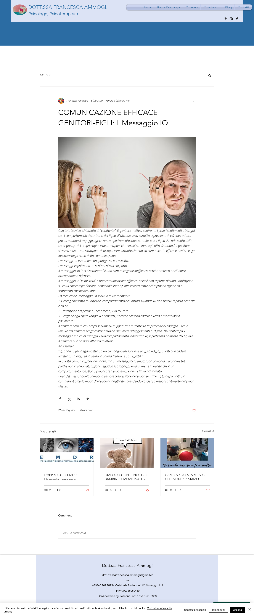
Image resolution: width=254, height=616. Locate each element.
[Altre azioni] (193, 101)
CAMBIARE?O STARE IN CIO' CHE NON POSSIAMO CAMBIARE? (187, 477)
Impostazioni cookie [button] (194, 610)
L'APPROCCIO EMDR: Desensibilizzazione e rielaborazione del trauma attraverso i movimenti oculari (66, 477)
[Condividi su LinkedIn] (78, 399)
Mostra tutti (208, 431)
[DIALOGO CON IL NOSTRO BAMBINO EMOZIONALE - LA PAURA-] (127, 453)
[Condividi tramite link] (87, 399)
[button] (209, 75)
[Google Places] (226, 19)
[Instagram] (231, 19)
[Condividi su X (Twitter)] (69, 399)
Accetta (237, 610)
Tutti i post (45, 75)
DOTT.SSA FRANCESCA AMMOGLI (68, 7)
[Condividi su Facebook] (60, 399)
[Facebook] (237, 19)
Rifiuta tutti (218, 610)
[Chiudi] (249, 609)
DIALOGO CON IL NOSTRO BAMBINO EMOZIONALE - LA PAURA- (126, 477)
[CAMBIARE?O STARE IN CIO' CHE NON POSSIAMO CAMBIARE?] (187, 453)
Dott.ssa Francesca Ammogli (127, 565)
